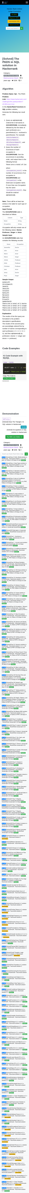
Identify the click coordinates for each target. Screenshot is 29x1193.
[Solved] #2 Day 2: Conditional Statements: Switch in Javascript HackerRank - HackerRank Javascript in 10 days (14, 720)
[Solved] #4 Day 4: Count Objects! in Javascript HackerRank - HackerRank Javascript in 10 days (14, 757)
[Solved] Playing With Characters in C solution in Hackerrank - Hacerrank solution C (14, 948)
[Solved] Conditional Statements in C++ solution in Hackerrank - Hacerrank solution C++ (13, 991)
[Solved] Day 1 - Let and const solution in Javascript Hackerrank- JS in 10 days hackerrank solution (14, 544)
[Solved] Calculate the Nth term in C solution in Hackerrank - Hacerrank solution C (14, 886)
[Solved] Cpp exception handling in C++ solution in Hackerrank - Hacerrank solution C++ (14, 1152)
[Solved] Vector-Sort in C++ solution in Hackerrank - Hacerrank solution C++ (14, 1053)
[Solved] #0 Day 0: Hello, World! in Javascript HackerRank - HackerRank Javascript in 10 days (13, 707)
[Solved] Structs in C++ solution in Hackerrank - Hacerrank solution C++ (14, 1033)
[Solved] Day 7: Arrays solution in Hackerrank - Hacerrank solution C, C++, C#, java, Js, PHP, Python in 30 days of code (14, 511)
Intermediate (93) (14, 21)
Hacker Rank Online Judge (11, 75)
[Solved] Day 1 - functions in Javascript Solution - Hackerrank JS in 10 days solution (13, 538)
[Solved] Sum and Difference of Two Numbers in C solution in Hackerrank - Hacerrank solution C (14, 854)
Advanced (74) (14, 24)
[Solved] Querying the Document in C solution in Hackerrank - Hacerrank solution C (14, 960)
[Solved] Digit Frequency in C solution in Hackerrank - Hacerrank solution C (14, 917)
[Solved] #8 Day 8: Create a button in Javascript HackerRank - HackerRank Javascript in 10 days (14, 819)
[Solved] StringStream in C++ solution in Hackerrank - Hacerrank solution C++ (14, 1028)
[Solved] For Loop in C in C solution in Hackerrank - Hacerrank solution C (14, 875)
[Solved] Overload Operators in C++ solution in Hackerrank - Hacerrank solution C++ (14, 1109)
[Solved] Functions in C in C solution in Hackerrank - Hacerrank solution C (14, 859)
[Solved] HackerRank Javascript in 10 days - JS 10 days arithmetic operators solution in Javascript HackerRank (14, 525)
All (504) (14, 14)
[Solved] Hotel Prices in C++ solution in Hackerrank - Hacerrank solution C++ (14, 1146)
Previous (7, 419)
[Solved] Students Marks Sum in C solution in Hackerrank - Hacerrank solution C (14, 892)
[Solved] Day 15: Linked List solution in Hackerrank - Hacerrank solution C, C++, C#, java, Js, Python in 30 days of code (14, 601)
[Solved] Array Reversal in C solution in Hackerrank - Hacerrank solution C (14, 905)
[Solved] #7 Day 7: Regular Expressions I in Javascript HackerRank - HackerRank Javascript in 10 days (13, 800)
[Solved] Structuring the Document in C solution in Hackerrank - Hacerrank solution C (14, 972)
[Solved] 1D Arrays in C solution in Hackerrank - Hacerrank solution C (13, 837)
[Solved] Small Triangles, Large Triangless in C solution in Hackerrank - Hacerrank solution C (12, 954)
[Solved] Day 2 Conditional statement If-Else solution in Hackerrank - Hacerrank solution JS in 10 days (14, 550)
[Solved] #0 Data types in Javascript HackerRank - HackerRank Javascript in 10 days (14, 532)
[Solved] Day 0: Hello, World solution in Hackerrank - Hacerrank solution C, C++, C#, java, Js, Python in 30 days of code (14, 458)
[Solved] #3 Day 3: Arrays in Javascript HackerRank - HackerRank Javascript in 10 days (14, 733)
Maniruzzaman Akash (11, 78)
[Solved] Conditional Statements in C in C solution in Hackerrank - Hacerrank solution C (14, 869)
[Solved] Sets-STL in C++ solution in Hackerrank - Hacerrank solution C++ (14, 1064)
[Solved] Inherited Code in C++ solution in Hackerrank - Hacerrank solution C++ (13, 1122)
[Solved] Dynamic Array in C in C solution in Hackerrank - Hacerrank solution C (14, 923)
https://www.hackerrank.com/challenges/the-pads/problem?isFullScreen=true (14, 101)
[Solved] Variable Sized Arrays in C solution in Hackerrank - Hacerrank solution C (14, 1017)
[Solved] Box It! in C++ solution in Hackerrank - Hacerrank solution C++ (14, 1048)
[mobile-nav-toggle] (27, 1)
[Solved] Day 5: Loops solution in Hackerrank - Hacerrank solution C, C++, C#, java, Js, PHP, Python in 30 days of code (14, 496)
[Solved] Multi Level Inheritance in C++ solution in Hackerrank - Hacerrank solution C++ (13, 1091)
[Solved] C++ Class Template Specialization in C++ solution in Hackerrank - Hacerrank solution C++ (14, 1183)
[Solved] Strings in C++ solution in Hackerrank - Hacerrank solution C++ (14, 1022)
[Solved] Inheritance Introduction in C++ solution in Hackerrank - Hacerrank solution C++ (13, 1079)
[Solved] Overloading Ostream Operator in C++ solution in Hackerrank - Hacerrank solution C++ (13, 1159)
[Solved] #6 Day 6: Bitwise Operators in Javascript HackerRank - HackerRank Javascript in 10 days (14, 788)
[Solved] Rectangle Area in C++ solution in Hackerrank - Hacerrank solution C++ (13, 1085)
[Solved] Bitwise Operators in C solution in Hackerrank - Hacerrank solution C (14, 843)
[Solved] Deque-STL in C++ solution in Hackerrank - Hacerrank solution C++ (14, 1140)
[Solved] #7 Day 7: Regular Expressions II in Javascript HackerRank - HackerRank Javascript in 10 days (13, 806)
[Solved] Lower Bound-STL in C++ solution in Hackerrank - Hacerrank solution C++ (13, 1059)
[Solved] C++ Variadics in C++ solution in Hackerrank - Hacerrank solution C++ (13, 1189)
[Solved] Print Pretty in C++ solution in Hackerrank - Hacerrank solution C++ (14, 1073)
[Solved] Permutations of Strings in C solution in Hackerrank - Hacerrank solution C (14, 929)
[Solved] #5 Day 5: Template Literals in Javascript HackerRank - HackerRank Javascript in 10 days (14, 776)
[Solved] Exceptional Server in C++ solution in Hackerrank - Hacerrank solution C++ (14, 1128)
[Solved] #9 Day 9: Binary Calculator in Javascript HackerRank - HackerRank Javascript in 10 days (14, 831)
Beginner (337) (14, 18)
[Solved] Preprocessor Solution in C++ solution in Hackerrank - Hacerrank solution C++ (13, 1103)
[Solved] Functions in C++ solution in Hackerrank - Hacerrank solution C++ (14, 1000)
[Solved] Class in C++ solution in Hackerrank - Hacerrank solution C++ (14, 1038)
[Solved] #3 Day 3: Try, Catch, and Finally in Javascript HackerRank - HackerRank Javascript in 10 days (13, 739)
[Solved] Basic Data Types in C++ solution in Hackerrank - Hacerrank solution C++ (13, 985)
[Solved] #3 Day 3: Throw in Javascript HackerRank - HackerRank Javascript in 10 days (14, 745)
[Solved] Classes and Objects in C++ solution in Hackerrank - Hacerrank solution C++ (14, 1043)
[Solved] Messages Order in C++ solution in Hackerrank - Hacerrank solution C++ (13, 1165)
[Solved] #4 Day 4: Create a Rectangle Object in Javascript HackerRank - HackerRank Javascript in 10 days (14, 751)
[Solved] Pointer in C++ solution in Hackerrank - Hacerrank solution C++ (14, 1005)
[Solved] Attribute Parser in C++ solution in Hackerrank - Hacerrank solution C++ (13, 1116)
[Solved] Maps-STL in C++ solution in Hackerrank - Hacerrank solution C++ (14, 1068)
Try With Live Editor (9, 378)
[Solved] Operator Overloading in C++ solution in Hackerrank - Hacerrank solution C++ (14, 1177)
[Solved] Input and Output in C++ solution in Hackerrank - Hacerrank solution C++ (13, 978)
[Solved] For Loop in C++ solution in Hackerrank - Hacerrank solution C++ (14, 996)
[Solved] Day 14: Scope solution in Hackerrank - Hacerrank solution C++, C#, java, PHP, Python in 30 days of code (14, 594)
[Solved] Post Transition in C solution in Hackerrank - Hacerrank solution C (14, 966)
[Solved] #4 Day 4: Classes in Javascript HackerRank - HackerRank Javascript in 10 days (12, 763)
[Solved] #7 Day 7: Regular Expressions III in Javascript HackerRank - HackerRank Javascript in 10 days (13, 812)
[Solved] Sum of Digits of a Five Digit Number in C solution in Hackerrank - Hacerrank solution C (14, 880)
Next (23, 427)
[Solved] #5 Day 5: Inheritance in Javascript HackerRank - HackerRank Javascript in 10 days (13, 769)
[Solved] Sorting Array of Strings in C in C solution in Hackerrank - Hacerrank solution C (14, 942)
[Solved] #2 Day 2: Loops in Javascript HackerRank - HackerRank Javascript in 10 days (14, 727)
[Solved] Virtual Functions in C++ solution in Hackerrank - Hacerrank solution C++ (13, 1134)
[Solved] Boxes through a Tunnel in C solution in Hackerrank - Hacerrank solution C (14, 899)
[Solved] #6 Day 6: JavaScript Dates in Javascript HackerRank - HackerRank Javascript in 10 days (14, 794)
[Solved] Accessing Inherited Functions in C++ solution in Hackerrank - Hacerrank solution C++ (13, 1171)
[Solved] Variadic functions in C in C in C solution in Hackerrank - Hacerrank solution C (14, 935)
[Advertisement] (14, 39)
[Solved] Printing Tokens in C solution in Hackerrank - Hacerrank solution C (14, 911)
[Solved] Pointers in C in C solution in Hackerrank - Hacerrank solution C (14, 864)
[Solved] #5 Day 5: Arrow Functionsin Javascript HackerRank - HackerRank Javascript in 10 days (14, 782)
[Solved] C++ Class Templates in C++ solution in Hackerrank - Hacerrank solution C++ (14, 1097)
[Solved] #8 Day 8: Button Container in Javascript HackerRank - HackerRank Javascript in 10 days (14, 825)
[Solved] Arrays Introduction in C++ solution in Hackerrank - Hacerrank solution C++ (13, 1011)
